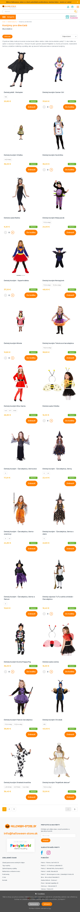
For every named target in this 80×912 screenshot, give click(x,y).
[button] (68, 6)
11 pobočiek (74, 18)
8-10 (15, 410)
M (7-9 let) (8, 159)
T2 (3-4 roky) (57, 285)
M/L (6, 97)
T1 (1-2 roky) (47, 222)
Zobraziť (31, 107)
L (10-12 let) (8, 787)
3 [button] (14, 809)
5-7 (10, 410)
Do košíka (69, 107)
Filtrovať (7, 36)
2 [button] (9, 809)
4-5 (6, 410)
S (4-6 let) (26, 787)
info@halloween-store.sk (21, 833)
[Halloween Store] (9, 6)
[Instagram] (48, 853)
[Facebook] (42, 853)
